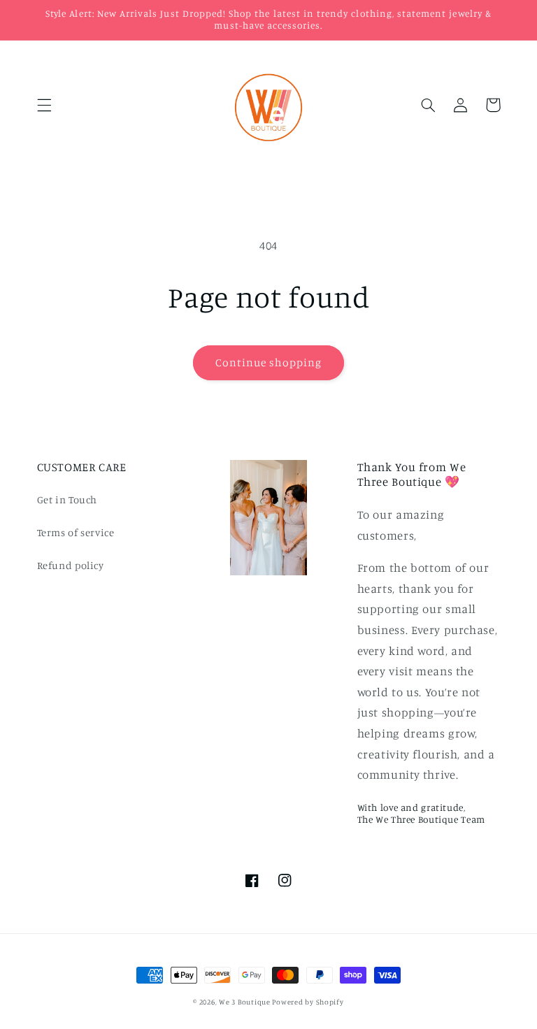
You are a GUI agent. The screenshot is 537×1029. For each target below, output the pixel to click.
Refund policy (70, 565)
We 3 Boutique (245, 1002)
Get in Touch (67, 499)
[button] (44, 105)
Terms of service (76, 532)
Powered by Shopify (307, 1002)
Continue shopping (268, 362)
